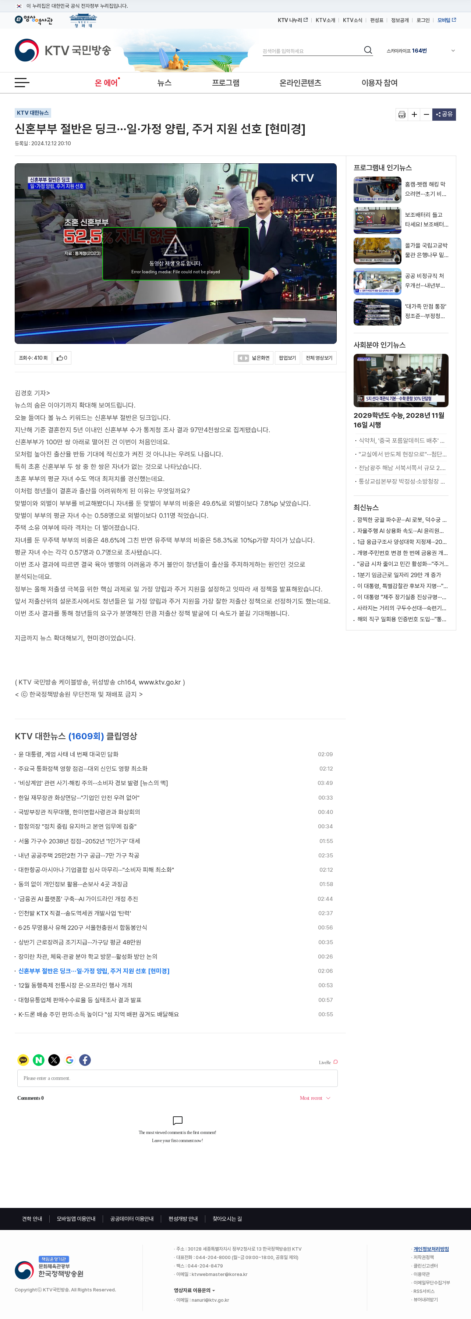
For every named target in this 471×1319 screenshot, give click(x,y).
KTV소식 (352, 20)
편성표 (376, 20)
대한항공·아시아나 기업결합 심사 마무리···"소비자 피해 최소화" (96, 870)
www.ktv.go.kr (160, 682)
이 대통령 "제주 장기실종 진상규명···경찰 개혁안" (403, 597)
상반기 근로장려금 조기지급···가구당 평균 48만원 (79, 942)
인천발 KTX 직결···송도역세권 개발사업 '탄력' (74, 913)
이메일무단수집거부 (432, 1283)
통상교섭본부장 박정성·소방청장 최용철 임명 (403, 481)
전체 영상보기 (319, 358)
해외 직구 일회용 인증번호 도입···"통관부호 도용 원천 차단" (403, 619)
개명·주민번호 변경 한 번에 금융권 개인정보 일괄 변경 (403, 553)
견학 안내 (32, 1219)
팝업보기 (287, 358)
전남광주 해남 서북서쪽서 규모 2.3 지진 (403, 468)
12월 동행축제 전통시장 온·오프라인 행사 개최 (75, 985)
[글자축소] (426, 115)
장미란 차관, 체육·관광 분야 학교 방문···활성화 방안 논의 (87, 956)
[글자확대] (414, 115)
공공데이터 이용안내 (132, 1219)
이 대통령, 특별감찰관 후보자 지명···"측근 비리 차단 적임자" (403, 586)
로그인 (423, 20)
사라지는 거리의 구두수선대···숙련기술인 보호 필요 (403, 608)
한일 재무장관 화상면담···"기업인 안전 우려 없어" (78, 797)
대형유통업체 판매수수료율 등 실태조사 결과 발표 (80, 1000)
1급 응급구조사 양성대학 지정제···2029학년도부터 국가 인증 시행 (403, 541)
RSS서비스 (424, 1291)
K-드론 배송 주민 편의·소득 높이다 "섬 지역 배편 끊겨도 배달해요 (98, 1014)
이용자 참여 (380, 83)
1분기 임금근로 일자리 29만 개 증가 (399, 575)
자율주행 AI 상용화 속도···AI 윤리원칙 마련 (403, 530)
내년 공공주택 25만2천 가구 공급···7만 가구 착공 (78, 855)
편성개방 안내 (183, 1219)
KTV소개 (325, 20)
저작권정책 (424, 1257)
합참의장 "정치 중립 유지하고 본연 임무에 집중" (77, 826)
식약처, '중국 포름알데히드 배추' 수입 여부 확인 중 (403, 440)
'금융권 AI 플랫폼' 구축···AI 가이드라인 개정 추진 (78, 899)
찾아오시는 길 (227, 1219)
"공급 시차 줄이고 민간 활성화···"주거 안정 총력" (403, 564)
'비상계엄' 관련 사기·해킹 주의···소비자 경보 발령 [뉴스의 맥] (93, 783)
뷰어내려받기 (426, 1299)
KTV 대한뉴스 (33, 113)
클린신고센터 (426, 1266)
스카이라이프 (407, 50)
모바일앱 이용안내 (76, 1219)
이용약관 (422, 1274)
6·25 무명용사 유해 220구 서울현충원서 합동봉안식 (82, 927)
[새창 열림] (402, 115)
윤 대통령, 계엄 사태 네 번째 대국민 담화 (68, 754)
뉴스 (164, 83)
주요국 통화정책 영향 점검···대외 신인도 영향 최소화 (83, 768)
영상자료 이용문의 (192, 1290)
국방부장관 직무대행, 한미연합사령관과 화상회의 (79, 812)
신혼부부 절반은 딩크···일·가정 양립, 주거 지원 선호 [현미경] (94, 971)
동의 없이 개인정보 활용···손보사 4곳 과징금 (73, 884)
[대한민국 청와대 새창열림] (83, 17)
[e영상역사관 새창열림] (34, 19)
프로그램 (226, 83)
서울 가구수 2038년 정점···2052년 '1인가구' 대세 (79, 841)
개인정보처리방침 (431, 1249)
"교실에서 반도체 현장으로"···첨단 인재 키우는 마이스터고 (403, 454)
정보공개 (400, 20)
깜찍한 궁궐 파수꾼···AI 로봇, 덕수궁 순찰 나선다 (403, 519)
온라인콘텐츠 (300, 83)
